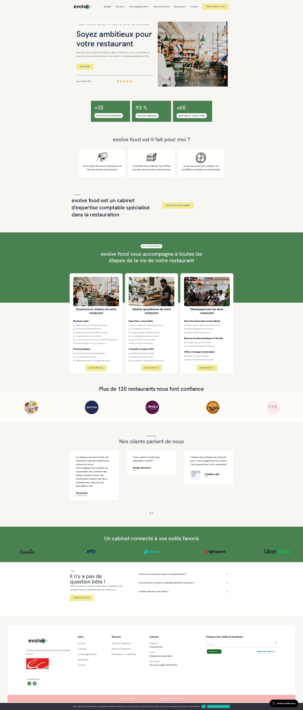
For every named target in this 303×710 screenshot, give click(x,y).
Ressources (179, 6)
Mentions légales (127, 698)
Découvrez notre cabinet (178, 205)
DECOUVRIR (85, 66)
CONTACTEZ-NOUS (82, 598)
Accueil (107, 6)
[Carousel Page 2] (152, 513)
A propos (120, 6)
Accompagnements (139, 6)
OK (204, 706)
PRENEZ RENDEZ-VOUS (215, 6)
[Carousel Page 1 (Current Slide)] (150, 513)
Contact (194, 6)
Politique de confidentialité (218, 706)
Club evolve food (161, 6)
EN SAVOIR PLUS (96, 368)
